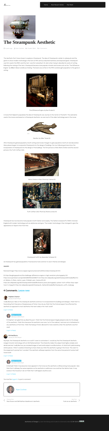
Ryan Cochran (20, 48)
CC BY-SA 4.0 (74, 422)
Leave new (24, 290)
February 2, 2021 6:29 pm (17, 317)
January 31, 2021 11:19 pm (14, 298)
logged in (15, 379)
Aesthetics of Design (31, 422)
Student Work (32, 48)
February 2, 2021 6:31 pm (17, 363)
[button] (74, 5)
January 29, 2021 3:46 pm (14, 337)
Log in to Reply (8, 310)
